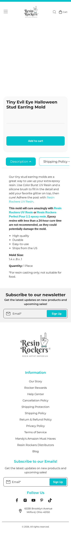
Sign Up (57, 313)
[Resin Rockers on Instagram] (25, 501)
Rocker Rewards (35, 387)
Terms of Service (35, 432)
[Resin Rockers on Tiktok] (50, 501)
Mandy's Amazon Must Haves (35, 438)
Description (19, 161)
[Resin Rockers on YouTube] (33, 501)
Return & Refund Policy (35, 419)
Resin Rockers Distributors (35, 445)
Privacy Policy (35, 426)
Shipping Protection (35, 406)
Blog (35, 451)
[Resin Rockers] (31, 12)
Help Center (35, 394)
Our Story (35, 381)
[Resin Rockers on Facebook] (17, 501)
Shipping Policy (35, 413)
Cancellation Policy (35, 400)
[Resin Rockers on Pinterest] (42, 501)
